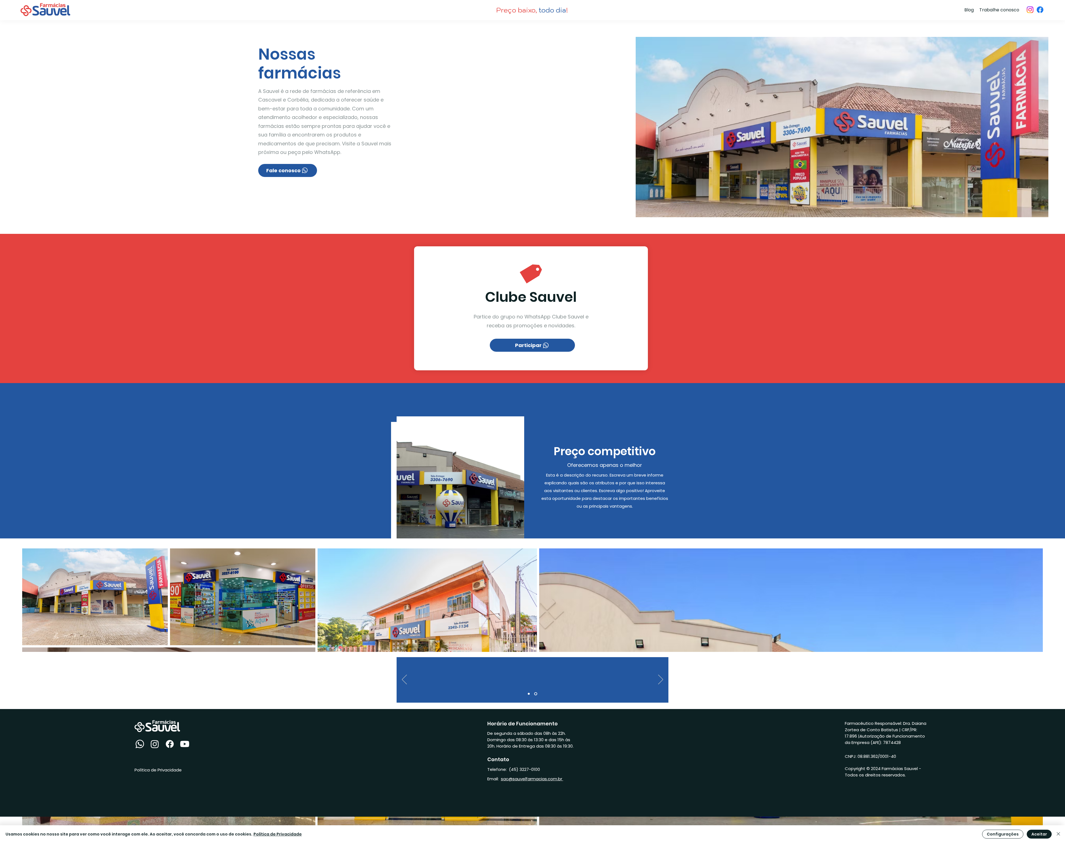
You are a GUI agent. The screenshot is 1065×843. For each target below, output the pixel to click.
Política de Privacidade (277, 834)
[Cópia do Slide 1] (535, 693)
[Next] (660, 680)
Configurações (1003, 834)
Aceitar (1039, 834)
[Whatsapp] (140, 744)
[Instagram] (1030, 9)
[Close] (1058, 834)
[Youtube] (184, 744)
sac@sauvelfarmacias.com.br (532, 779)
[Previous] (404, 680)
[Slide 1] (529, 694)
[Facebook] (1040, 9)
